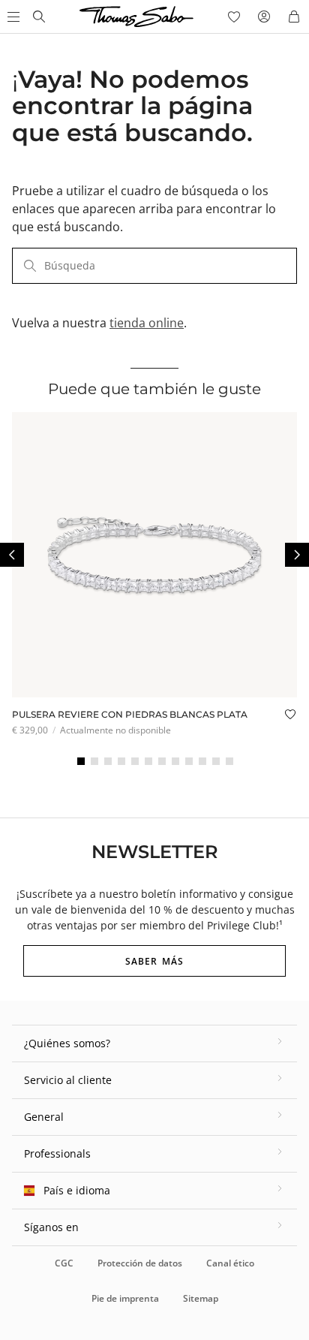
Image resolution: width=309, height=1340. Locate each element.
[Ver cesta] (294, 16)
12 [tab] (229, 761)
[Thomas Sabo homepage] (39, 16)
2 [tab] (94, 761)
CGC (64, 1263)
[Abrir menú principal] (12, 16)
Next (297, 555)
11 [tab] (216, 761)
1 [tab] (81, 761)
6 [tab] (148, 761)
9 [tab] (189, 761)
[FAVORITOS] (234, 16)
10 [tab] (202, 761)
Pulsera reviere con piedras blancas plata (130, 714)
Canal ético (230, 1263)
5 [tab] (135, 761)
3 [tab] (108, 761)
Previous (12, 555)
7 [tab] (162, 761)
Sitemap (200, 1298)
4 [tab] (121, 761)
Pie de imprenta (125, 1298)
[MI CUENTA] (264, 16)
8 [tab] (175, 761)
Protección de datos (140, 1263)
